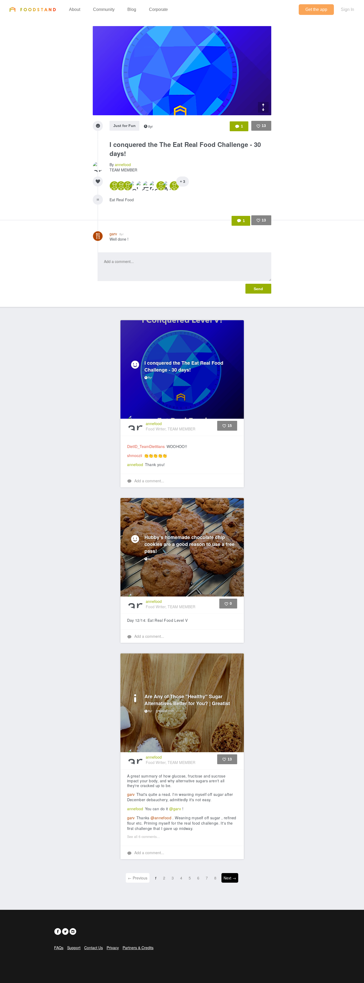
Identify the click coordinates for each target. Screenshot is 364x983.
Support (73, 947)
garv (117, 233)
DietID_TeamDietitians (146, 446)
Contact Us (93, 947)
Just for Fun (124, 126)
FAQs (58, 947)
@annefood (161, 817)
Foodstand (32, 9)
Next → (230, 878)
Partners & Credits (138, 947)
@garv (175, 808)
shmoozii (134, 455)
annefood (123, 164)
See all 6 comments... (143, 836)
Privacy (113, 947)
